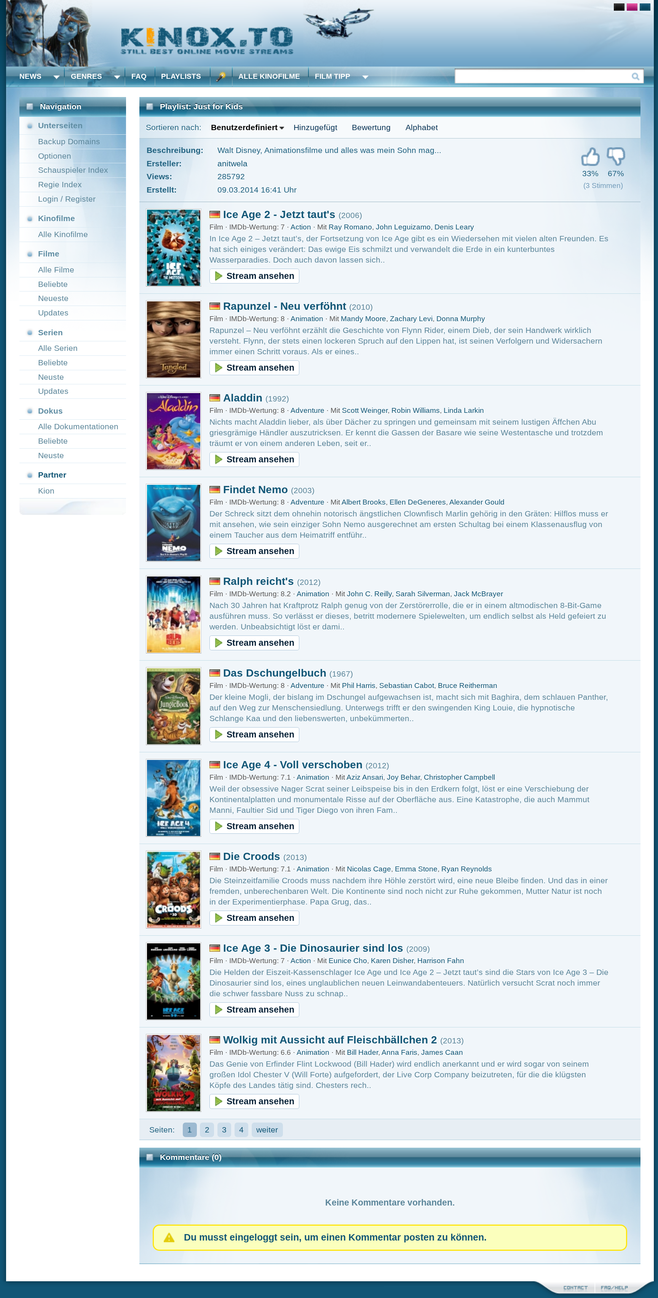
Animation (307, 319)
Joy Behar (403, 777)
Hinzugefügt (315, 127)
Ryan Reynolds (466, 869)
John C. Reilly (369, 594)
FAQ (139, 76)
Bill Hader (362, 1052)
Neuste (51, 377)
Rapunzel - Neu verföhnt (284, 306)
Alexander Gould (477, 502)
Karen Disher (392, 961)
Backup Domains (69, 141)
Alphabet (422, 127)
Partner (52, 474)
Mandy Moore (363, 319)
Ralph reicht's (258, 581)
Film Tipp (332, 76)
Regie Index (60, 184)
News (30, 76)
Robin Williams (415, 410)
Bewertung (371, 127)
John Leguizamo (403, 227)
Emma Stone (416, 869)
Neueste (53, 298)
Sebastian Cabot (406, 686)
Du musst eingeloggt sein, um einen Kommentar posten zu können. (335, 1237)
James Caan (442, 1052)
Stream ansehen (260, 276)
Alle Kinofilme (269, 76)
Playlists (181, 76)
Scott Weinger (365, 410)
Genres (86, 76)
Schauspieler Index (73, 170)
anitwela (232, 163)
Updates (53, 312)
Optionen (54, 155)
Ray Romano (350, 227)
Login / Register (67, 198)
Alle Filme (56, 269)
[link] (330, 33)
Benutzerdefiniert (244, 127)
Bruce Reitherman (467, 686)
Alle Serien (58, 348)
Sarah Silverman (423, 594)
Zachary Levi (411, 319)
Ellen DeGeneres (418, 502)
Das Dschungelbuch (274, 673)
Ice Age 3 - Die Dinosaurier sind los (313, 948)
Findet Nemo (255, 489)
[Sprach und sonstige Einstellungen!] (221, 77)
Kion (46, 490)
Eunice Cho (348, 961)
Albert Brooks (364, 502)
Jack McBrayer (478, 594)
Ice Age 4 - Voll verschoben (293, 765)
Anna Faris (399, 1052)
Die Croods (251, 856)
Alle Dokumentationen (78, 426)
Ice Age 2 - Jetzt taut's (279, 214)
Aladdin (242, 398)
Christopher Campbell (459, 777)
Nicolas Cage (369, 869)
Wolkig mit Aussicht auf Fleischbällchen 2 (330, 1040)
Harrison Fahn (440, 961)
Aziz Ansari (365, 777)
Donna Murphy (460, 319)
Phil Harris (358, 686)
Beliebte (53, 284)
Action (301, 227)
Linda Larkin (464, 410)
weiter (267, 1129)
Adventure (307, 410)
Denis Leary (454, 227)
